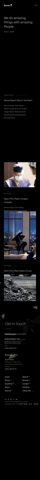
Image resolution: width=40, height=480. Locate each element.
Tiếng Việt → (28, 391)
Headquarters (10, 334)
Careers (26, 384)
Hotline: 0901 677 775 (10, 369)
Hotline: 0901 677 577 (10, 348)
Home (7, 377)
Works (8, 380)
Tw (11, 399)
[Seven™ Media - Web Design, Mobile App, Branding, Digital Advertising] (10, 5)
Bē (17, 399)
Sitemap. (36, 404)
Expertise (9, 384)
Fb (6, 399)
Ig (9, 399)
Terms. (31, 404)
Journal (9, 391)
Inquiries (26, 387)
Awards (26, 377)
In (14, 399)
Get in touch (15, 324)
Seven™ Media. (23, 404)
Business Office (11, 355)
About (7, 387)
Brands (26, 380)
